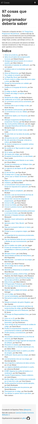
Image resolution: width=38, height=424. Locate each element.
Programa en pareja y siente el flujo (16, 274)
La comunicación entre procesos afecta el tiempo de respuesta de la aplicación (18, 186)
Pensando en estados (12, 345)
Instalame (8, 182)
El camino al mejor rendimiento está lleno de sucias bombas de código (19, 307)
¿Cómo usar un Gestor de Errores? (16, 176)
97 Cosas (5, 2)
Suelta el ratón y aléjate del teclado (16, 290)
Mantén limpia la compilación (14, 191)
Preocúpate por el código (13, 391)
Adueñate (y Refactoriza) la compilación (17, 270)
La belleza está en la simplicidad (15, 69)
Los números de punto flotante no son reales (19, 160)
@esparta (27, 410)
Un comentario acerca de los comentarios (18, 101)
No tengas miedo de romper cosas (16, 130)
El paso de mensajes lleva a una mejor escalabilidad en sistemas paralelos (17, 248)
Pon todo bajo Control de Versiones (16, 286)
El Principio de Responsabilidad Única (17, 314)
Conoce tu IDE (9, 203)
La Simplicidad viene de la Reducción (16, 310)
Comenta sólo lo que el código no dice (17, 105)
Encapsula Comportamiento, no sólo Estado (19, 156)
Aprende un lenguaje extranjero (15, 215)
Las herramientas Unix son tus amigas (17, 359)
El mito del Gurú (10, 172)
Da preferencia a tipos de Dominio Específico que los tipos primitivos (19, 279)
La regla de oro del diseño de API (15, 168)
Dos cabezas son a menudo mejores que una (19, 347)
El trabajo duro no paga (12, 174)
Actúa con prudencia (11, 55)
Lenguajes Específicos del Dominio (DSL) (18, 126)
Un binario (8, 264)
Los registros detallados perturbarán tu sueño (19, 367)
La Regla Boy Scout (11, 77)
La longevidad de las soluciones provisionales (19, 235)
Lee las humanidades (11, 296)
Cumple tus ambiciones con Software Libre (18, 164)
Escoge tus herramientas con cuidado (17, 83)
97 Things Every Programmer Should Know (17, 33)
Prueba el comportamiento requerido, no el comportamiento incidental (18, 329)
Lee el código (9, 294)
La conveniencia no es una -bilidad (16, 112)
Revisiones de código (11, 97)
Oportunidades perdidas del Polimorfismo (18, 255)
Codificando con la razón (12, 99)
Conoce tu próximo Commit (13, 207)
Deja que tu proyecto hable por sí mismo (18, 227)
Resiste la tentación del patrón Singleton (17, 302)
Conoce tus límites (10, 205)
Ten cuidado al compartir (12, 75)
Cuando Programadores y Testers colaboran (19, 375)
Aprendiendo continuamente (14, 110)
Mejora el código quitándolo (13, 180)
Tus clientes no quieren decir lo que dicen (18, 393)
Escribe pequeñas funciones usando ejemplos (19, 383)
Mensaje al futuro (10, 253)
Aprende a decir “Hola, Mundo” (14, 223)
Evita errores (9, 282)
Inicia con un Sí (9, 318)
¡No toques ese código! (12, 154)
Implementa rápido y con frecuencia (16, 116)
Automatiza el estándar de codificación (17, 65)
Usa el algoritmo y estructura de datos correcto (20, 363)
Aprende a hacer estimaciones (14, 219)
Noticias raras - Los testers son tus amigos (18, 260)
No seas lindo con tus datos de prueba (17, 134)
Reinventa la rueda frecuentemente (16, 298)
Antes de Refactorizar (11, 73)
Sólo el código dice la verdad (14, 266)
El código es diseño (11, 91)
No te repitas (9, 152)
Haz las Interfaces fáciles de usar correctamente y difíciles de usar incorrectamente (20, 240)
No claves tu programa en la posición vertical (19, 144)
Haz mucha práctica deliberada (15, 124)
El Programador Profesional (13, 284)
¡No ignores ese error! (12, 138)
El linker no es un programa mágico (16, 231)
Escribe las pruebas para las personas (17, 387)
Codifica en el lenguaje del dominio (16, 87)
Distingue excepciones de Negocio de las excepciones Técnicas (18, 121)
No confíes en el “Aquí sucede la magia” (17, 148)
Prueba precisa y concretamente (15, 332)
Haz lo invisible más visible (13, 245)
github (24, 418)
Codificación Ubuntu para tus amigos (16, 355)
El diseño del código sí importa (14, 93)
